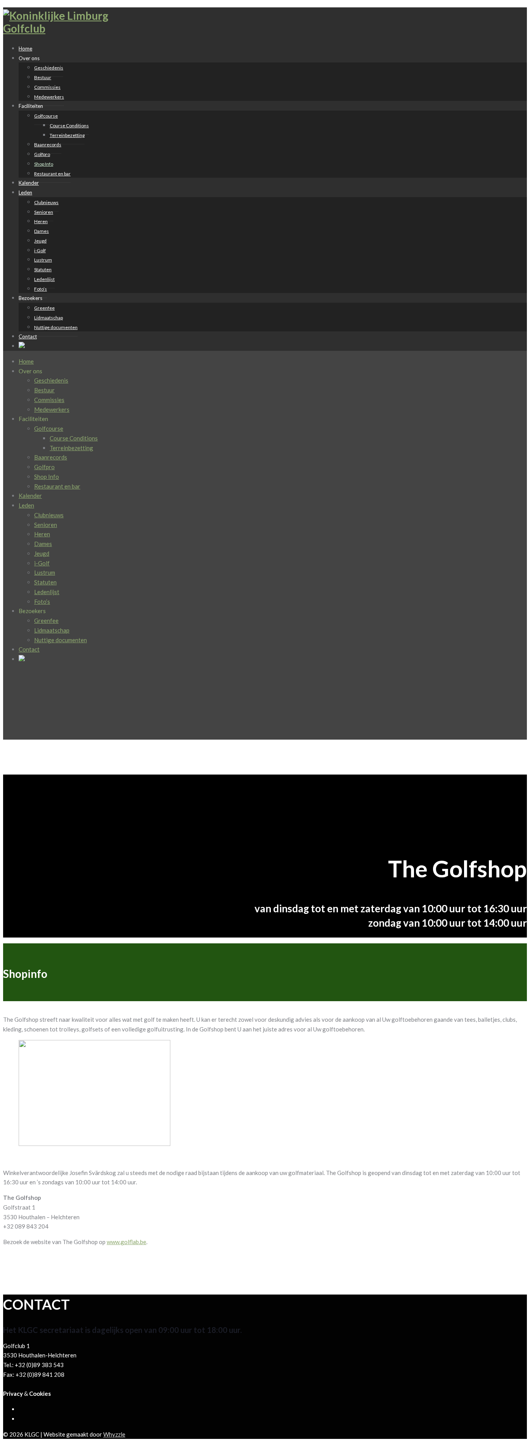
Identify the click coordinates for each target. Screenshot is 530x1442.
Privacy (13, 1393)
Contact (28, 336)
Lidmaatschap (48, 318)
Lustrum (43, 260)
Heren (41, 221)
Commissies (47, 87)
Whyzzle (114, 1434)
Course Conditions (69, 125)
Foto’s (42, 601)
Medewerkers (49, 97)
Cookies (40, 1393)
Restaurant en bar (52, 174)
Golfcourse (46, 116)
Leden (25, 192)
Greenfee (44, 308)
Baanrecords (47, 144)
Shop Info (43, 164)
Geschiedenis (48, 68)
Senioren (43, 212)
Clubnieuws (46, 202)
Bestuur (42, 77)
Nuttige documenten (56, 327)
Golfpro (42, 154)
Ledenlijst (44, 279)
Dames (41, 231)
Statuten (43, 269)
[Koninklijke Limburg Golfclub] (61, 28)
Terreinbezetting (67, 135)
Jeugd (40, 241)
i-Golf (40, 250)
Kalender (30, 495)
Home (26, 361)
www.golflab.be (126, 1241)
